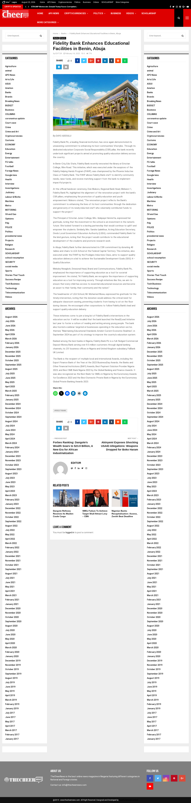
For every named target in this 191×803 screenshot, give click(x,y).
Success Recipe (13, 279)
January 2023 (12, 504)
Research (10, 249)
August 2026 (11, 317)
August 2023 (11, 473)
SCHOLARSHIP (107, 2)
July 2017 (10, 713)
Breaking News (12, 101)
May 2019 (9, 691)
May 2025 (9, 382)
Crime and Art (12, 131)
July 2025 (10, 373)
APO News (51, 2)
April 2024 (10, 438)
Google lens (11, 175)
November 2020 (13, 613)
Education (10, 149)
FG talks (9, 162)
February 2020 (12, 652)
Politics (77, 2)
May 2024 (9, 434)
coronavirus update (15, 118)
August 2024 (11, 421)
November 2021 (13, 560)
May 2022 (9, 534)
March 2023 (11, 495)
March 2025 (11, 391)
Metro (8, 205)
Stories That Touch (14, 275)
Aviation (9, 88)
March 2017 (11, 730)
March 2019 (11, 700)
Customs (9, 140)
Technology (11, 288)
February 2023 (12, 499)
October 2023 (12, 465)
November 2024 (13, 408)
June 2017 (10, 717)
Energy (8, 153)
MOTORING (10, 210)
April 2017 (10, 726)
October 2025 (12, 360)
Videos (96, 2)
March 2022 (11, 543)
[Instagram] (166, 778)
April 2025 (10, 386)
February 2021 (12, 599)
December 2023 (12, 456)
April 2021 (10, 591)
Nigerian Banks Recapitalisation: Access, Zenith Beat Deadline (124, 513)
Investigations (12, 188)
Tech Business (12, 284)
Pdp (7, 223)
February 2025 (12, 395)
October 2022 (12, 517)
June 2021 (10, 582)
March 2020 (11, 647)
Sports (8, 271)
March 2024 (11, 443)
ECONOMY (10, 144)
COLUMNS (10, 114)
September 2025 (13, 365)
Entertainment (12, 158)
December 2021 (12, 556)
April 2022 (10, 539)
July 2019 (10, 682)
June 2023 (10, 482)
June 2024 (10, 430)
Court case (10, 123)
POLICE (8, 227)
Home (42, 2)
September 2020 (13, 621)
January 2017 (12, 739)
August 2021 (11, 573)
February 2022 (12, 547)
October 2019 (12, 669)
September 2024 (13, 417)
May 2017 (9, 721)
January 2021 (12, 604)
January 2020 (12, 656)
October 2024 (12, 412)
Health (8, 179)
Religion (9, 245)
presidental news (13, 236)
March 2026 (11, 338)
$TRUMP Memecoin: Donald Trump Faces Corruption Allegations (58, 7)
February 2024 (12, 447)
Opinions (9, 218)
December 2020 (12, 608)
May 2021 (9, 587)
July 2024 (10, 426)
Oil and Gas (10, 214)
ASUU (8, 84)
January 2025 (12, 399)
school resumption (14, 258)
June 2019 (10, 687)
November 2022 (13, 513)
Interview (9, 184)
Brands (62, 38)
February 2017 (12, 734)
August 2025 (11, 369)
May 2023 (9, 486)
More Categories (122, 2)
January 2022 (12, 552)
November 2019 (13, 665)
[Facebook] (150, 778)
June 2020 (10, 634)
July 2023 (10, 478)
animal (8, 70)
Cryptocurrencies (65, 2)
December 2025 (12, 352)
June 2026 (10, 326)
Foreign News (12, 171)
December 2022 (12, 508)
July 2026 (10, 321)
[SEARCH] (41, 36)
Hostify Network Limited (128, 800)
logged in (70, 532)
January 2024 (12, 452)
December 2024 (12, 404)
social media (11, 266)
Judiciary (9, 192)
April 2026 (10, 334)
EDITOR (58, 53)
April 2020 (10, 643)
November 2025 (13, 356)
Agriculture (10, 66)
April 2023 (10, 491)
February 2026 (12, 343)
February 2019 (12, 704)
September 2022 (13, 521)
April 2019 (10, 695)
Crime (8, 127)
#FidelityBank (60, 410)
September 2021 (13, 569)
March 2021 (11, 595)
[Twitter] (158, 778)
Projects (9, 240)
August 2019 (11, 678)
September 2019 (13, 674)
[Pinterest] (174, 778)
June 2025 (10, 378)
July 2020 (10, 630)
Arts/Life (9, 79)
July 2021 (10, 578)
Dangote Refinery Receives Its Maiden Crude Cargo (63, 513)
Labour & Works (13, 197)
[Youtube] (150, 786)
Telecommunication (15, 292)
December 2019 (12, 660)
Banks (56, 38)
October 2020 (12, 617)
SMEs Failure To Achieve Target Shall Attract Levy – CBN (94, 513)
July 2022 (10, 530)
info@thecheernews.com (74, 785)
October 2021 (12, 565)
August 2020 (11, 626)
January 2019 (12, 708)
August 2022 (11, 526)
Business (87, 2)
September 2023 (13, 469)
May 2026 (9, 330)
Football (9, 166)
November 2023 (13, 460)
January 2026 (12, 347)
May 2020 (9, 639)
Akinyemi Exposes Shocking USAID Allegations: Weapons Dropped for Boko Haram (119, 446)
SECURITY (10, 262)
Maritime (9, 201)
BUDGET (9, 105)
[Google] (182, 778)
